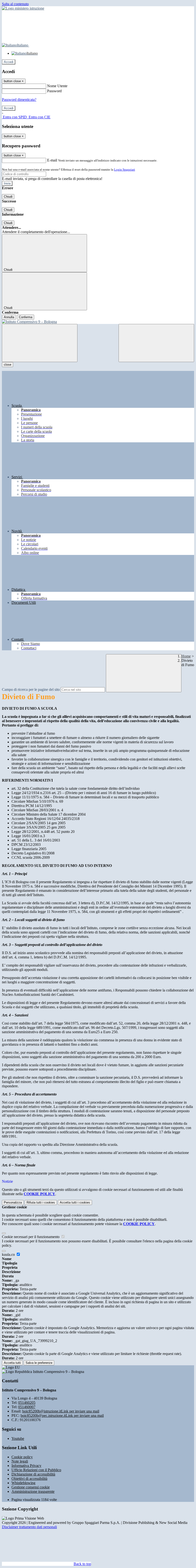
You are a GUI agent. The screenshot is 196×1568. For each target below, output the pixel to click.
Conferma (25, 317)
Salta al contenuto (15, 4)
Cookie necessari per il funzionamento (31, 1237)
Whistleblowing (23, 1483)
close (7, 364)
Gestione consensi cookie (30, 1487)
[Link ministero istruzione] (23, 8)
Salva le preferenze (39, 1363)
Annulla (9, 317)
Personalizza (13, 1202)
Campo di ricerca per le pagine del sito (31, 689)
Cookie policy (22, 1457)
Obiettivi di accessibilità (29, 1478)
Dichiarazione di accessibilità (33, 1474)
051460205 (26, 1403)
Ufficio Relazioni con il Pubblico (36, 1470)
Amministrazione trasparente (32, 1491)
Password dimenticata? (19, 100)
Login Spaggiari (124, 169)
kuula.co (9, 1254)
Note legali (19, 1461)
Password (54, 91)
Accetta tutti (75, 1202)
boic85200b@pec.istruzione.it (62, 1415)
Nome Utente (57, 86)
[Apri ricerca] (156, 343)
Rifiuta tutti (41, 1202)
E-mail (52, 160)
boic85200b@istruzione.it (60, 1411)
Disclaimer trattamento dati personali (29, 1527)
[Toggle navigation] (39, 343)
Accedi (8, 62)
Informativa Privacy (26, 1466)
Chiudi (8, 196)
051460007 (26, 1407)
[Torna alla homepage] (98, 322)
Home (186, 656)
